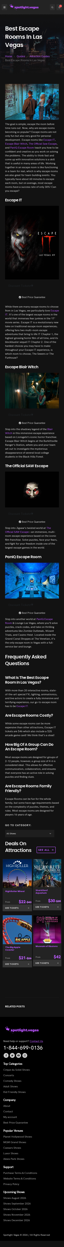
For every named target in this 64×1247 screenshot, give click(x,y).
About (6, 1105)
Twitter (12, 1055)
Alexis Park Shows (13, 1158)
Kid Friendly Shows (14, 1092)
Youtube (18, 1055)
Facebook (6, 1055)
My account (10, 1117)
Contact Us (36, 1041)
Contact (8, 1111)
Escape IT (49, 139)
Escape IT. (22, 706)
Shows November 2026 (16, 1214)
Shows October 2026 (15, 1209)
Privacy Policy (11, 1184)
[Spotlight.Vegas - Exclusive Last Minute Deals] (24, 7)
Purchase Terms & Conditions (20, 1173)
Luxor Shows (10, 1153)
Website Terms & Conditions (19, 1178)
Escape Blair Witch (16, 143)
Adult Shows (10, 1086)
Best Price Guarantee (15, 1122)
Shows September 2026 (17, 1203)
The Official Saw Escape (43, 143)
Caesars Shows (12, 1147)
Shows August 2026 (14, 1198)
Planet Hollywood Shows (17, 1136)
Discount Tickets (19, 285)
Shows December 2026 (16, 1220)
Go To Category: (18, 825)
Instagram (24, 1055)
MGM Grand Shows (14, 1142)
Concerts (8, 1075)
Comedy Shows (12, 1080)
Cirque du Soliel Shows (16, 1069)
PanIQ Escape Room (22, 147)
